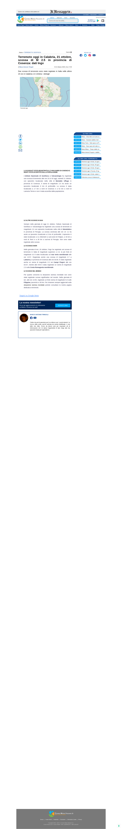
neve (65, 17)
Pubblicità (56, 819)
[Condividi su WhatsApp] (20, 147)
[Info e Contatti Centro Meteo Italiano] (94, 55)
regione (72, 17)
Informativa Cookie (71, 819)
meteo (52, 17)
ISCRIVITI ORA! (63, 305)
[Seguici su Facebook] (81, 55)
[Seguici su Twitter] (85, 55)
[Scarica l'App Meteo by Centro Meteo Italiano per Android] (98, 20)
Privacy (80, 819)
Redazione (93, 14)
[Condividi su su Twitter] (20, 139)
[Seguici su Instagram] (89, 55)
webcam (59, 17)
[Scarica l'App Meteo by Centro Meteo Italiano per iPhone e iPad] (102, 20)
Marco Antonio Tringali (26, 67)
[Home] (31, 22)
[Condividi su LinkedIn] (20, 143)
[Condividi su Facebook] (20, 136)
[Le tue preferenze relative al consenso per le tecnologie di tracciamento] (119, 826)
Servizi (41, 819)
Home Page (20, 25)
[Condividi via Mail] (20, 150)
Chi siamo (86, 14)
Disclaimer (62, 819)
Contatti (100, 14)
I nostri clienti (48, 819)
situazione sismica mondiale (34, 285)
